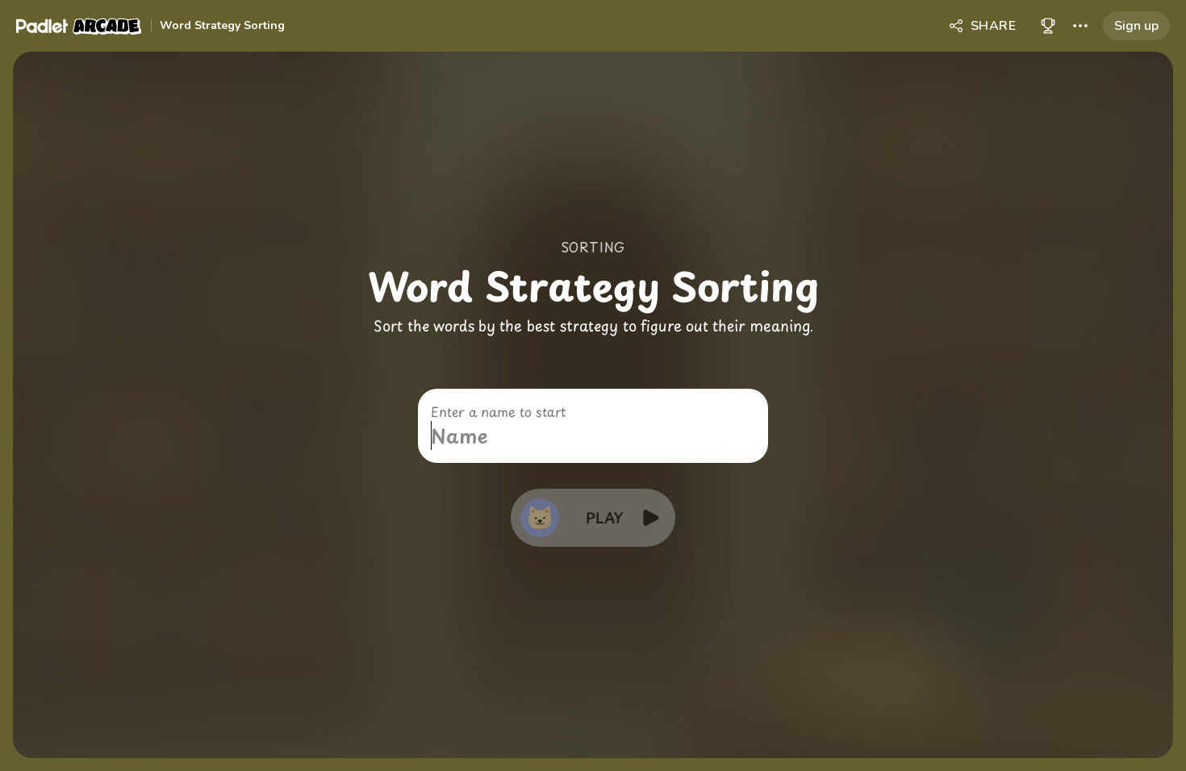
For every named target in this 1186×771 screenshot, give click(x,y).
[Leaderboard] (1048, 26)
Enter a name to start (498, 411)
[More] (1080, 26)
